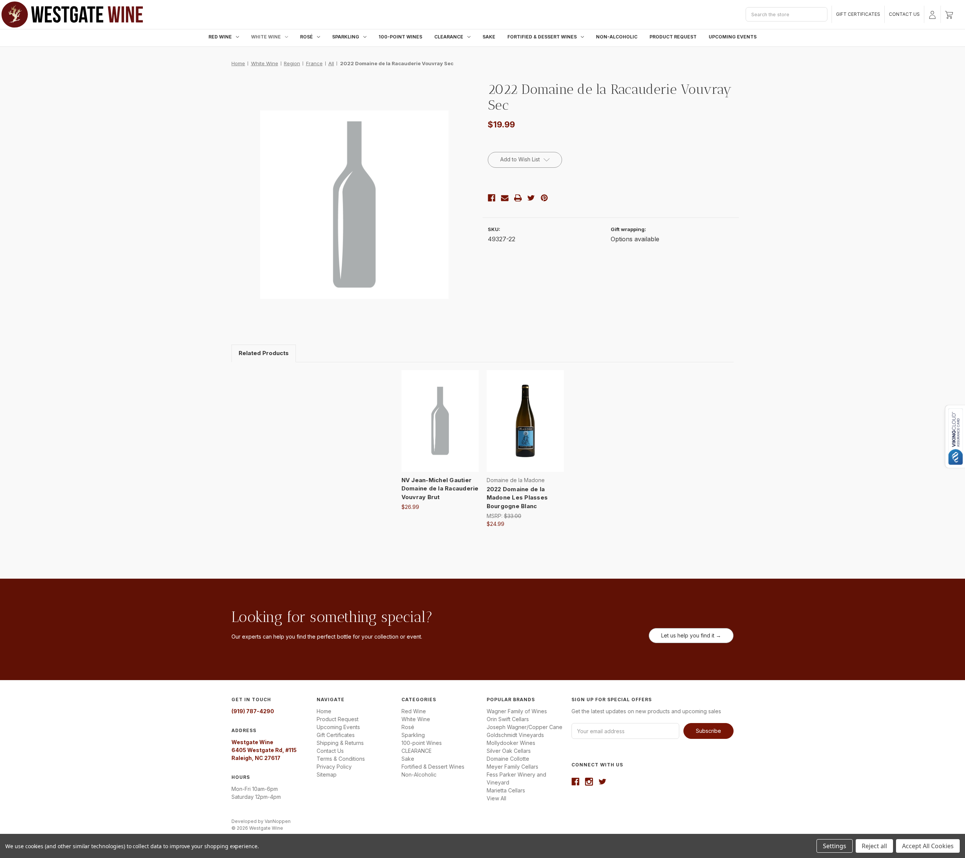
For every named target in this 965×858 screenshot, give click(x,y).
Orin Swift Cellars (508, 719)
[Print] (518, 198)
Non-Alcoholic (616, 37)
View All (496, 798)
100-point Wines (400, 37)
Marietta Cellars (506, 790)
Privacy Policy (334, 766)
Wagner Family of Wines (517, 711)
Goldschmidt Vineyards (515, 735)
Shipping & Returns (340, 743)
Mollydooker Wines (511, 743)
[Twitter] (531, 198)
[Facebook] (491, 198)
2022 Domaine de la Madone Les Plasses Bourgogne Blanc (517, 498)
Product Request (673, 37)
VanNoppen (278, 821)
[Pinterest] (544, 198)
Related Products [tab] (264, 353)
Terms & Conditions (341, 758)
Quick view (439, 414)
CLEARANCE (448, 37)
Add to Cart (439, 427)
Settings (834, 846)
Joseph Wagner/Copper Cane (524, 727)
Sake (488, 37)
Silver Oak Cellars (509, 751)
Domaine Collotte (508, 758)
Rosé (306, 37)
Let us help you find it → (691, 635)
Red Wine (220, 37)
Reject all (874, 846)
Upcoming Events (733, 37)
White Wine (266, 37)
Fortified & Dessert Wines (542, 37)
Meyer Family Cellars (512, 766)
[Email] (505, 198)
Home (324, 711)
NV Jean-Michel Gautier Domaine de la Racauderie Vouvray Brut (440, 488)
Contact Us (904, 14)
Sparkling (345, 37)
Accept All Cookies (928, 846)
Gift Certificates (858, 14)
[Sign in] (932, 14)
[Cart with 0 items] (949, 14)
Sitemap (327, 774)
